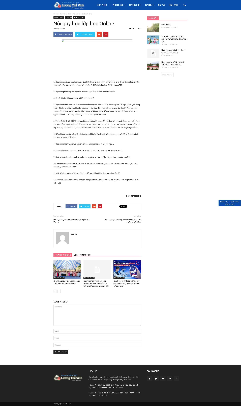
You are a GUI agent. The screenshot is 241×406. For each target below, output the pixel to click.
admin (74, 234)
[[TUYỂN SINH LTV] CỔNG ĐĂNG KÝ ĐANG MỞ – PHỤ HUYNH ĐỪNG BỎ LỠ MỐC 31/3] (127, 269)
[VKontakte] (169, 378)
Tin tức (161, 5)
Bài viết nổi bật (58, 17)
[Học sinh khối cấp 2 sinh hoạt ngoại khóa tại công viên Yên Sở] (153, 53)
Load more (166, 75)
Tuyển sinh (134, 5)
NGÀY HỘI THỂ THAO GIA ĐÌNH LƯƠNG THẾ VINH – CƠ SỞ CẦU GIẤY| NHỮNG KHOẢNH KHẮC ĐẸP (96, 283)
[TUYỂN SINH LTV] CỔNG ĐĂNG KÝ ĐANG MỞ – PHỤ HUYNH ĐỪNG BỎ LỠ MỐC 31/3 (126, 283)
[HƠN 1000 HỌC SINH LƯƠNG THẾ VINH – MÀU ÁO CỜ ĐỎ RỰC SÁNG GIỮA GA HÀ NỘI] (153, 65)
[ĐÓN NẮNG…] (153, 27)
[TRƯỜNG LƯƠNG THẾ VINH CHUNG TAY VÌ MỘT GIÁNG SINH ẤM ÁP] (153, 40)
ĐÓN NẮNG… (166, 25)
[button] (185, 5)
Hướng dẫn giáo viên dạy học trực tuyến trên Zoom (71, 220)
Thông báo (117, 5)
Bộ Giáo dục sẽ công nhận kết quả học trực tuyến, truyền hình (123, 220)
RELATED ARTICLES (63, 255)
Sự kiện (148, 5)
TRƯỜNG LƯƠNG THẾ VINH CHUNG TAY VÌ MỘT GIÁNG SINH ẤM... (174, 39)
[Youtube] (176, 378)
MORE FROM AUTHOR (82, 255)
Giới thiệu (102, 5)
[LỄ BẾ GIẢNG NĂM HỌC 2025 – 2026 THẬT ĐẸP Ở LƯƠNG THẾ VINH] (67, 269)
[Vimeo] (162, 378)
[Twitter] (156, 378)
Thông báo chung (79, 17)
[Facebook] (149, 378)
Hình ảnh (173, 5)
